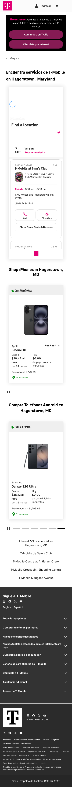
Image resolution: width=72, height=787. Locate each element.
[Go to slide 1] (14, 392)
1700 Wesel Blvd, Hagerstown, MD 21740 (34, 196)
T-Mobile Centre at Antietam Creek (36, 561)
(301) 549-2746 (24, 203)
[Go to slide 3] (32, 392)
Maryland (14, 58)
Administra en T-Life (36, 34)
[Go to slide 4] (41, 392)
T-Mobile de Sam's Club (36, 553)
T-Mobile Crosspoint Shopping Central (36, 569)
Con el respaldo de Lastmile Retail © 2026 (36, 780)
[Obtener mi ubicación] (59, 133)
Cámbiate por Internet (36, 44)
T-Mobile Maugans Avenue (36, 578)
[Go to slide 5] (50, 392)
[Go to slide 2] (23, 392)
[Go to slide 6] (59, 392)
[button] (35, 152)
